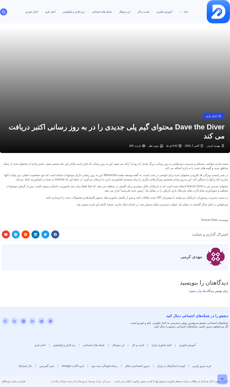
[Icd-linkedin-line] (32, 321)
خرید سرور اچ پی (201, 365)
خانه (186, 11)
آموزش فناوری (164, 11)
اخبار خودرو (32, 11)
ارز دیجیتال (124, 11)
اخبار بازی (50, 11)
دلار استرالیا (25, 365)
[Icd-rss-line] (14, 321)
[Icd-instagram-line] (23, 321)
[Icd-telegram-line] (50, 321)
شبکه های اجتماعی (102, 11)
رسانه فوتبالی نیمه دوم (104, 365)
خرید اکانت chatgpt (73, 365)
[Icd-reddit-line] (41, 321)
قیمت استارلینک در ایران (171, 365)
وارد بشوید (195, 290)
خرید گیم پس (47, 365)
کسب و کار (143, 11)
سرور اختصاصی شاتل (137, 365)
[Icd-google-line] (5, 321)
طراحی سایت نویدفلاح (14, 381)
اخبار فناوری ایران (161, 344)
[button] (213, 116)
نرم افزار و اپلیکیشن (74, 11)
